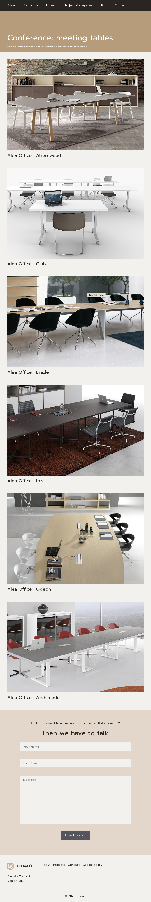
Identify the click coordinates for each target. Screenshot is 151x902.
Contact (120, 5)
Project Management (79, 5)
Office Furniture (44, 46)
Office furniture (25, 46)
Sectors (28, 5)
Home (10, 46)
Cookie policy (92, 865)
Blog (104, 5)
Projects (51, 5)
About (11, 5)
